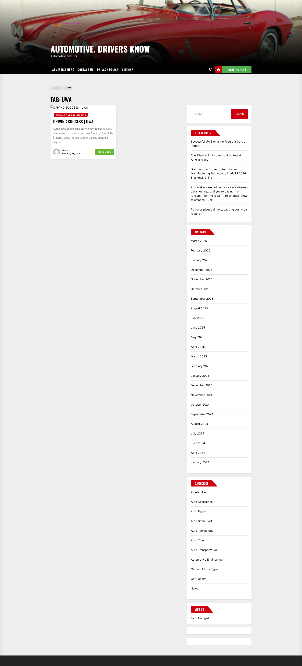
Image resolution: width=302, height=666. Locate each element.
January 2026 (200, 260)
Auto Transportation (204, 550)
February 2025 (200, 366)
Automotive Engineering (71, 115)
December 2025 (201, 269)
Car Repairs (198, 579)
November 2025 (202, 279)
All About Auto (200, 492)
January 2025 (200, 375)
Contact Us (85, 69)
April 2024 (198, 452)
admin (65, 150)
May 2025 (197, 337)
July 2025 (197, 318)
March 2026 (199, 241)
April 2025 (198, 346)
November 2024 (202, 395)
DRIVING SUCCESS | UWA (73, 121)
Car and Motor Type (204, 569)
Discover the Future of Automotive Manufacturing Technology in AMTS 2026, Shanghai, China (218, 173)
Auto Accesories (202, 501)
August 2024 (199, 424)
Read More (104, 152)
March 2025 (199, 356)
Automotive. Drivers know (100, 48)
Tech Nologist (200, 618)
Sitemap (127, 69)
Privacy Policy (108, 69)
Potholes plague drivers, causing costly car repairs (219, 211)
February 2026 (200, 250)
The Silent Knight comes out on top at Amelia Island (216, 157)
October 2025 (200, 289)
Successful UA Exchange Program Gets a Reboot (218, 143)
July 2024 (197, 433)
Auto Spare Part (201, 521)
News (194, 588)
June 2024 (198, 443)
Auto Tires (197, 540)
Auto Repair (198, 511)
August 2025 (199, 308)
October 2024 (200, 404)
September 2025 (202, 298)
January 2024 (200, 462)
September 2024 (202, 414)
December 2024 (201, 385)
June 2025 (198, 327)
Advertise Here (63, 69)
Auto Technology (202, 530)
